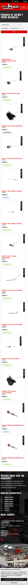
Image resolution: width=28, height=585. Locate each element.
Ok (14, 32)
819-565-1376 (14, 531)
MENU (24, 7)
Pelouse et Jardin (11, 15)
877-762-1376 (14, 532)
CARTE (16, 1)
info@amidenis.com (13, 535)
